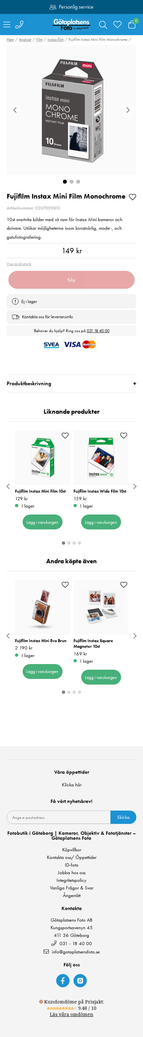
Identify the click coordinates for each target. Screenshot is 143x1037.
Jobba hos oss (71, 872)
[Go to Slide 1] (65, 182)
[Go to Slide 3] (78, 182)
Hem (10, 39)
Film (39, 39)
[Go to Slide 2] (71, 182)
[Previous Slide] (15, 110)
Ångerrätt (71, 895)
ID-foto (71, 865)
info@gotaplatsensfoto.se (76, 951)
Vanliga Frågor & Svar (71, 887)
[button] (71, 110)
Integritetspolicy (71, 880)
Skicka (123, 817)
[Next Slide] (128, 110)
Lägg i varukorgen (42, 522)
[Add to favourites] (132, 196)
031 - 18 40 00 (75, 943)
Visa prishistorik (19, 264)
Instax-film (56, 39)
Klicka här (71, 784)
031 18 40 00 (98, 331)
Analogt (25, 39)
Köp (71, 279)
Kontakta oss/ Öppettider (71, 857)
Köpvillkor (71, 849)
